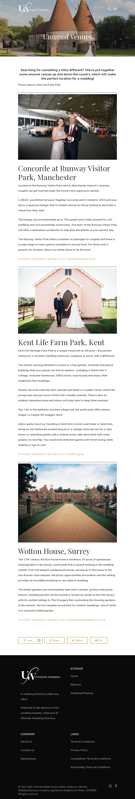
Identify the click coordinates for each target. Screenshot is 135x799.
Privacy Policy (79, 750)
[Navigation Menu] (115, 9)
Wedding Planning (81, 693)
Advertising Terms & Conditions (90, 767)
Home (74, 676)
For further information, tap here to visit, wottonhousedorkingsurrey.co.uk (61, 620)
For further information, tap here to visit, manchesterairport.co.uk (56, 259)
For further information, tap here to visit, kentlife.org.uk (51, 454)
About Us (26, 741)
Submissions (28, 758)
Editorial (75, 684)
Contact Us (27, 750)
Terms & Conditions (82, 741)
